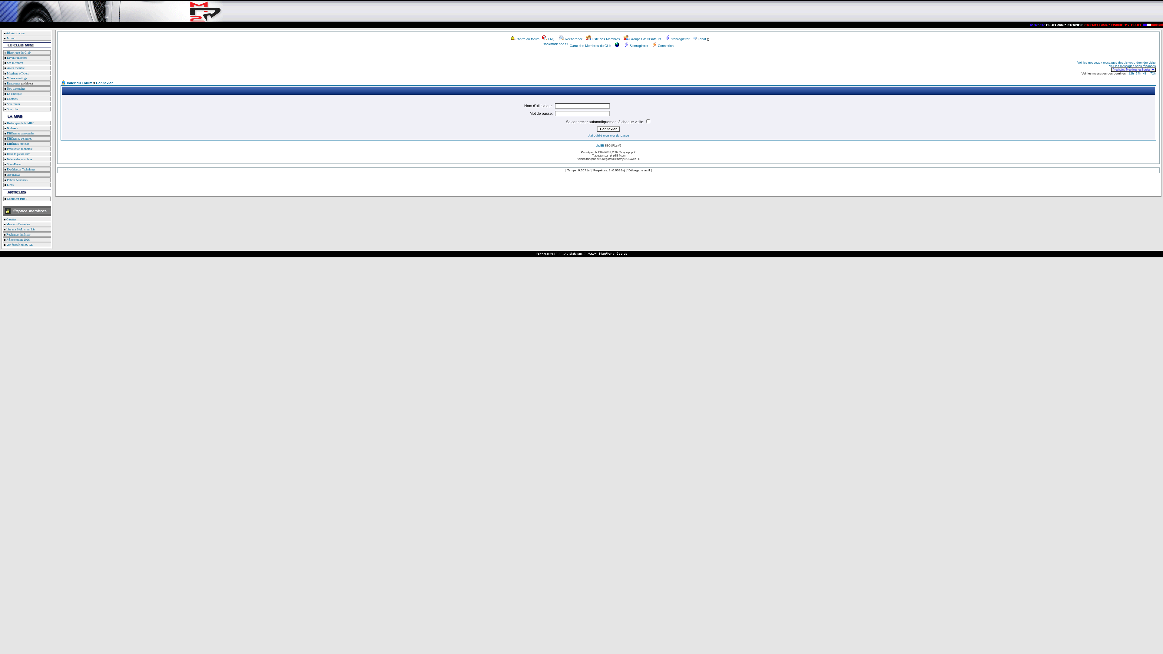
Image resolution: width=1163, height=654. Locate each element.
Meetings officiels (17, 73)
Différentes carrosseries (20, 133)
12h (1131, 73)
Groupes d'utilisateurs (645, 39)
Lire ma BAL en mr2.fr (20, 229)
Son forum (13, 104)
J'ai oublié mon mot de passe (608, 135)
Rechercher (573, 39)
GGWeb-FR (633, 158)
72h (1153, 73)
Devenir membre (16, 57)
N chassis (12, 128)
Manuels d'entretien (17, 224)
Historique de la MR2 (20, 123)
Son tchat (12, 109)
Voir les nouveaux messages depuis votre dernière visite (1116, 62)
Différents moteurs (17, 143)
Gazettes (10, 219)
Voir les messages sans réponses (1132, 66)
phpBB (600, 145)
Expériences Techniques (20, 169)
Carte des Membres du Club (590, 46)
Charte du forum (527, 39)
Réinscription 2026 (17, 239)
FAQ (551, 39)
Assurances (13, 174)
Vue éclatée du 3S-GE (19, 244)
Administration (15, 33)
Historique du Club (18, 52)
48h (1145, 73)
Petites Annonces (17, 180)
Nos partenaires (15, 88)
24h (1138, 73)
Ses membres (14, 62)
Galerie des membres (19, 159)
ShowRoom (14, 164)
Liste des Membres (606, 39)
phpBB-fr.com (617, 155)
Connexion (666, 46)
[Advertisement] (132, 66)
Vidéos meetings (16, 78)
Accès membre (15, 68)
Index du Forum (79, 83)
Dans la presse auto (18, 154)
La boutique (14, 93)
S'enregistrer (680, 39)
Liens (10, 185)
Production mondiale (19, 148)
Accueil (10, 38)
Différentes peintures (19, 138)
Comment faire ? (16, 198)
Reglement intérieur (17, 234)
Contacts (12, 99)
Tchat (702, 39)
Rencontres (13, 83)
